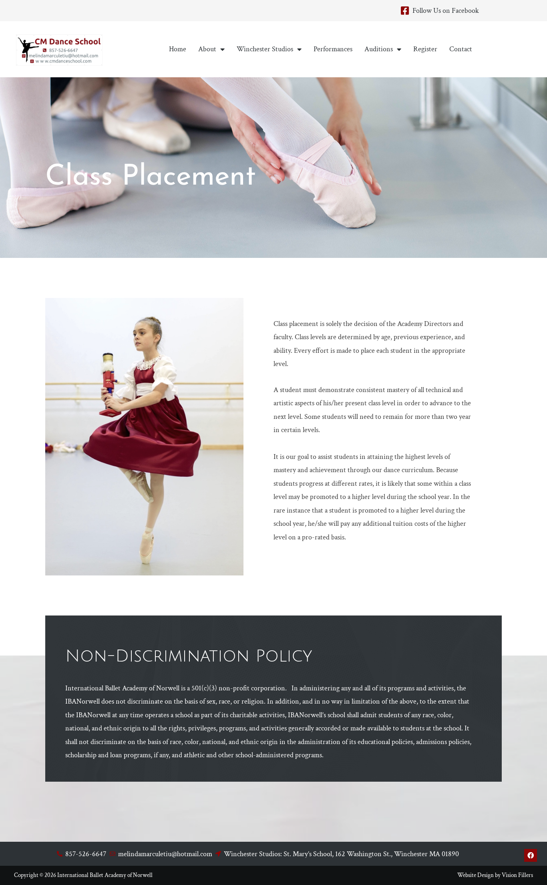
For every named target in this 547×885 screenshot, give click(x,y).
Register (425, 49)
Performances (333, 49)
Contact (460, 49)
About (207, 49)
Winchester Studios (265, 49)
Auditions (378, 49)
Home (177, 49)
